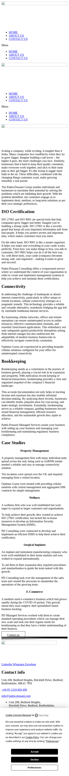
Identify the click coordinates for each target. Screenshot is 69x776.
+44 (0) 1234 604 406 (14, 689)
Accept (34, 752)
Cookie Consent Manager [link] (18, 715)
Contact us (13, 635)
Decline (35, 759)
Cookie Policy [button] (32, 737)
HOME (13, 32)
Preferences (34, 767)
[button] (34, 45)
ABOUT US (16, 35)
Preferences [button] (52, 741)
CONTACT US (18, 38)
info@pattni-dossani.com (16, 695)
